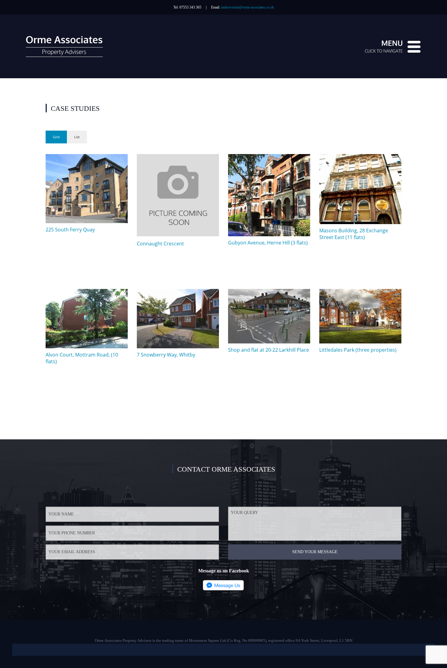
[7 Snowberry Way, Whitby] (178, 318)
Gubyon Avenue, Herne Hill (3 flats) (268, 242)
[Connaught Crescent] (178, 196)
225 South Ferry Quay (70, 229)
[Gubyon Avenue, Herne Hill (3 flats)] (269, 195)
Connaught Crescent (160, 243)
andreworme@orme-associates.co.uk (247, 7)
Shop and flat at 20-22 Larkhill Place (268, 349)
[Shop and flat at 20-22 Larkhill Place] (269, 316)
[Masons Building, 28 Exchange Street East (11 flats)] (360, 189)
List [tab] (77, 137)
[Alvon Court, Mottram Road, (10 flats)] (87, 318)
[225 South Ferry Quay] (87, 188)
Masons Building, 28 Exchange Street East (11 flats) (353, 234)
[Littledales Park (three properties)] (360, 316)
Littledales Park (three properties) (358, 349)
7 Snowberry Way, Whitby (166, 354)
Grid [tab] (56, 137)
